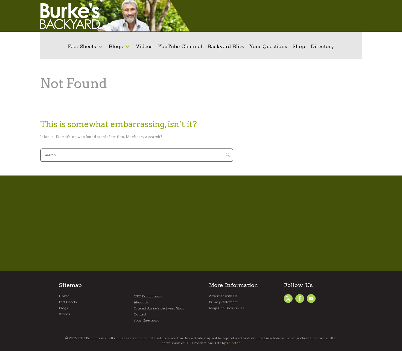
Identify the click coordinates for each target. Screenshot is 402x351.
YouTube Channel (180, 46)
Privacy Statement (223, 302)
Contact (140, 314)
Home (64, 296)
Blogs (116, 46)
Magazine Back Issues (226, 308)
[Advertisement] (279, 16)
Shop (299, 46)
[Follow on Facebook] (288, 298)
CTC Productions (148, 296)
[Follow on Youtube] (311, 298)
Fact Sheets (82, 46)
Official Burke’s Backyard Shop (159, 308)
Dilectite (233, 343)
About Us (141, 302)
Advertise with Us (223, 296)
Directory (322, 46)
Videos (144, 46)
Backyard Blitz (226, 46)
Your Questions (268, 46)
